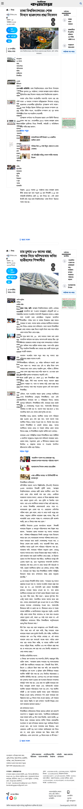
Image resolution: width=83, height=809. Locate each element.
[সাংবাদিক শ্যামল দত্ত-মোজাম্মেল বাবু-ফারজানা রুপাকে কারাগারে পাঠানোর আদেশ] (68, 270)
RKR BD (73, 805)
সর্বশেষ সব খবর (68, 51)
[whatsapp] (15, 798)
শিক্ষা (12, 10)
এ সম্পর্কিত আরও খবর (11, 50)
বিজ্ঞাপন (52, 757)
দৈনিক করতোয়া (36, 754)
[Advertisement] (51, 71)
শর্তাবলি (59, 754)
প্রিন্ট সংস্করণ (12, 30)
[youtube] (11, 798)
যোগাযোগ (61, 757)
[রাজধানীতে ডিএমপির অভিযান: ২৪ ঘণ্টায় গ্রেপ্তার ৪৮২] (68, 34)
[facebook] (7, 798)
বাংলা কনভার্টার (43, 757)
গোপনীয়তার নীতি (49, 754)
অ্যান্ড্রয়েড (72, 801)
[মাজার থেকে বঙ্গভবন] (68, 21)
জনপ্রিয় (66, 15)
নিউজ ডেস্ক (13, 15)
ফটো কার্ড (13, 36)
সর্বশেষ (66, 11)
